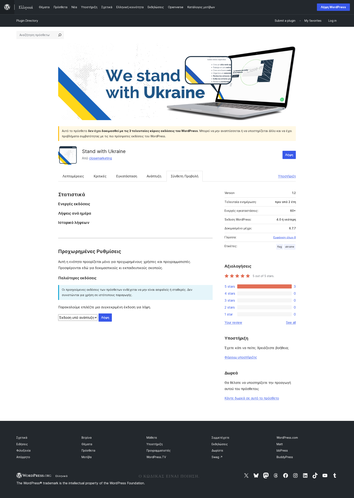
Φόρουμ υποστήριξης (241, 357)
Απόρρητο (23, 457)
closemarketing (100, 158)
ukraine (289, 246)
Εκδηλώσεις (220, 444)
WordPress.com (287, 437)
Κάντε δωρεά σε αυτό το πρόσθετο (252, 398)
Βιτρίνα (87, 437)
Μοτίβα (87, 457)
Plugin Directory (27, 20)
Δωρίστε (217, 450)
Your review (233, 322)
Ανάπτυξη (154, 176)
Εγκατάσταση (126, 176)
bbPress (282, 450)
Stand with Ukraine (104, 151)
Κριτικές (100, 176)
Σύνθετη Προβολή (184, 176)
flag (279, 246)
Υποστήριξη (287, 176)
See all (291, 322)
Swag (217, 457)
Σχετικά (21, 437)
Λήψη (289, 155)
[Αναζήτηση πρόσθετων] (60, 35)
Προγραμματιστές (158, 450)
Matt (280, 444)
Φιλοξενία (23, 450)
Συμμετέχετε (220, 437)
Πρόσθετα (88, 450)
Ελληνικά (62, 476)
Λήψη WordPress (333, 7)
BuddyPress (285, 457)
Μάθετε (151, 437)
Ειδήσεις (22, 444)
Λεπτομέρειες (73, 176)
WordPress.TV (156, 457)
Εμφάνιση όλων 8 (284, 237)
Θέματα (87, 444)
